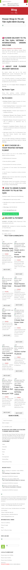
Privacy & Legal (4, 525)
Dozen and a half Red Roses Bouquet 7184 (19, 253)
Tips (3, 454)
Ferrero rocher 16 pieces (20, 352)
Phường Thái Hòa (6, 439)
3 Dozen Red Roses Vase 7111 (19, 322)
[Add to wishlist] (4, 266)
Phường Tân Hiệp (17, 435)
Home (12, 12)
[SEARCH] (24, 421)
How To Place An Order (6, 530)
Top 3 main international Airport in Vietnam (13, 480)
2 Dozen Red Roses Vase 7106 (7, 286)
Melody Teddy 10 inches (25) (7, 249)
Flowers (4, 449)
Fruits (3, 451)
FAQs (2, 527)
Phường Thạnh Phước (12, 438)
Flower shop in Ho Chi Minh (7, 555)
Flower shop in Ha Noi (6, 557)
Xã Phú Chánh (11, 437)
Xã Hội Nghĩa (9, 435)
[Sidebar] (2, 568)
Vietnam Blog (5, 459)
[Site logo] (14, 4)
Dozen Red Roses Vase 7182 (6, 316)
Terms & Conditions (5, 522)
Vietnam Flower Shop (7, 461)
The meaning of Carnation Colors (11, 473)
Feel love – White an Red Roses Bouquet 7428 (7, 390)
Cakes (3, 444)
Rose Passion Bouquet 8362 (19, 285)
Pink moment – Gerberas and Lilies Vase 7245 (7, 356)
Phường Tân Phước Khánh (17, 434)
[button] (6, 269)
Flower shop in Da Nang (6, 560)
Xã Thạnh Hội (21, 438)
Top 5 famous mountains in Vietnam (11, 487)
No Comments (14, 476)
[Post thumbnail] (14, 471)
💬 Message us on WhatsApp (10, 214)
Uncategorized (5, 456)
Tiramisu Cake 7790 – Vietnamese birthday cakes (19, 389)
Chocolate (4, 446)
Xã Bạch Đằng (18, 437)
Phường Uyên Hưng (6, 434)
